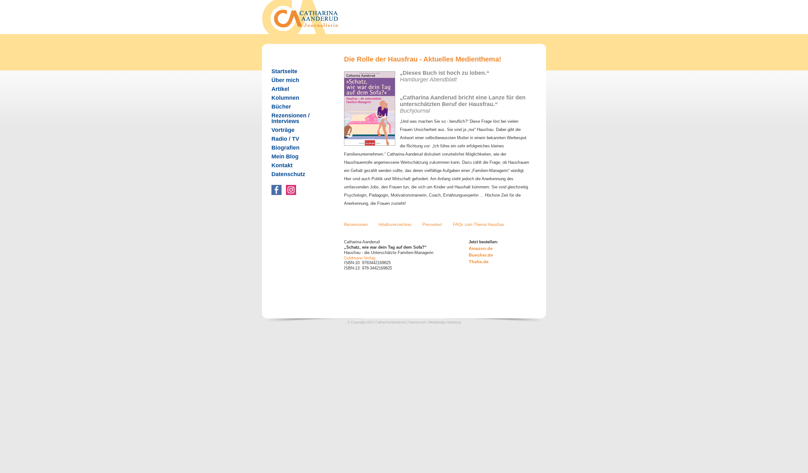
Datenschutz (288, 174)
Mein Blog (285, 156)
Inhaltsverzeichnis (395, 224)
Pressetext (432, 224)
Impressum (417, 322)
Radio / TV (285, 139)
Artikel (280, 89)
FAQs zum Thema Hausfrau (478, 224)
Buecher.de (481, 254)
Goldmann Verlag (359, 258)
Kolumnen (285, 98)
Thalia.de (479, 261)
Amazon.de (481, 248)
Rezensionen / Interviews (290, 118)
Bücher (281, 106)
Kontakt (282, 165)
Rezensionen (356, 224)
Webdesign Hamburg (445, 322)
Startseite (284, 71)
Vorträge (282, 130)
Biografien (285, 148)
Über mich (285, 80)
